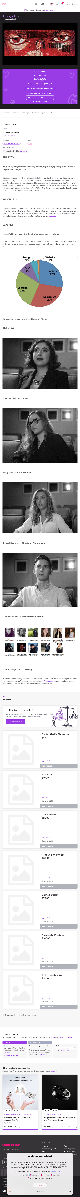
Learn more (8, 1052)
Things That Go (14, 16)
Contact (45, 1146)
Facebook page (50, 681)
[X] (7, 1154)
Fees (65, 1146)
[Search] (36, 4)
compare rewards (15, 721)
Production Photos (53, 854)
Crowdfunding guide (65, 1037)
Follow (40, 97)
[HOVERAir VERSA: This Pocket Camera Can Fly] (20, 1092)
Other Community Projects (11, 143)
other (30, 143)
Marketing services (70, 1149)
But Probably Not (52, 975)
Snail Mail (47, 774)
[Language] (52, 4)
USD (42, 4)
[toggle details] (38, 1129)
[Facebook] (3, 1154)
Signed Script (50, 894)
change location (49, 10)
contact (12, 136)
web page (52, 216)
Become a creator (70, 1151)
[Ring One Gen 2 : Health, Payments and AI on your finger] (60, 1092)
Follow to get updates (11, 1055)
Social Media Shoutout (55, 734)
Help (53, 1037)
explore (53, 1071)
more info (5, 136)
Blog (44, 1151)
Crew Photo (49, 814)
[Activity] (61, 4)
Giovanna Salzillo (11, 19)
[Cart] (57, 4)
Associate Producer (54, 935)
